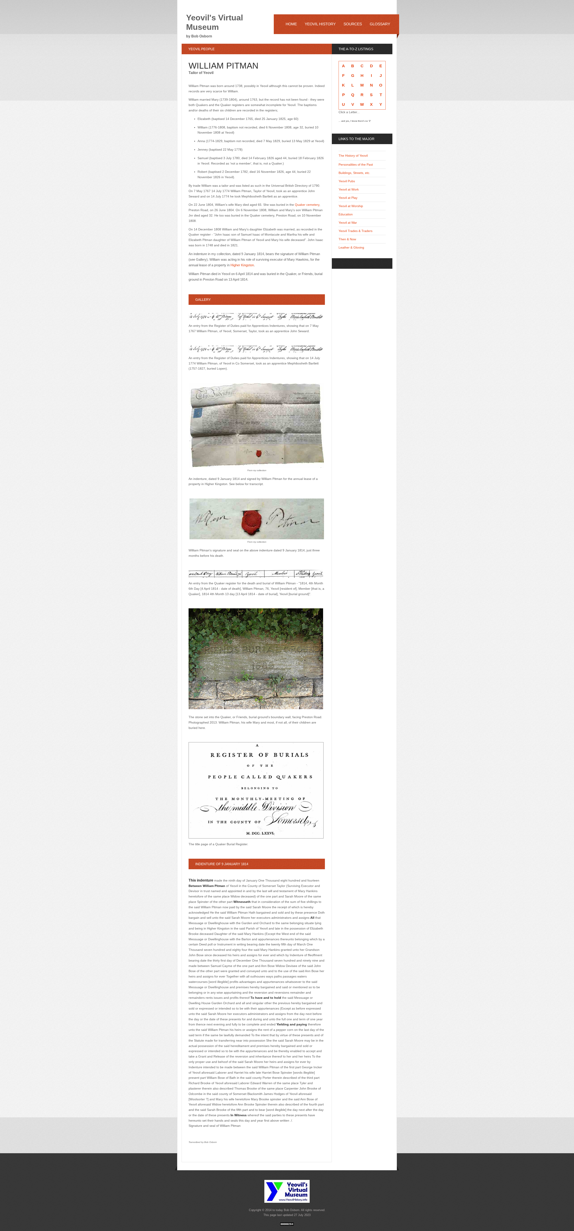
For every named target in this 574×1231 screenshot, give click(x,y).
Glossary (380, 24)
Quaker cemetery (307, 204)
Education (346, 214)
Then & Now (347, 239)
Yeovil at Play (348, 197)
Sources (353, 24)
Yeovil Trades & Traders (355, 231)
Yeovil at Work (349, 189)
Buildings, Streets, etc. (354, 173)
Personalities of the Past (356, 164)
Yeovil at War (348, 222)
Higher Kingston (242, 265)
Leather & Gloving (351, 247)
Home (291, 24)
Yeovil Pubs (347, 181)
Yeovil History (320, 24)
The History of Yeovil (353, 155)
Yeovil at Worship (351, 206)
